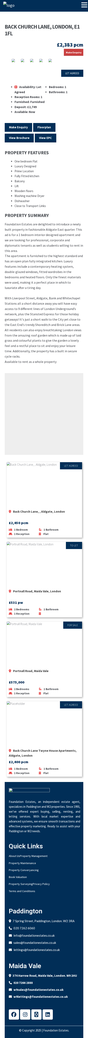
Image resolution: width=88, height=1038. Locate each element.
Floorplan (44, 127)
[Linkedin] (48, 1014)
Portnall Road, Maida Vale (31, 671)
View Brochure (19, 138)
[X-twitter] (36, 1014)
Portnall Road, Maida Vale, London (37, 591)
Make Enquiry (73, 52)
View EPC (45, 138)
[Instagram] (25, 1014)
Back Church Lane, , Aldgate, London (39, 511)
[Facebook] (14, 1014)
